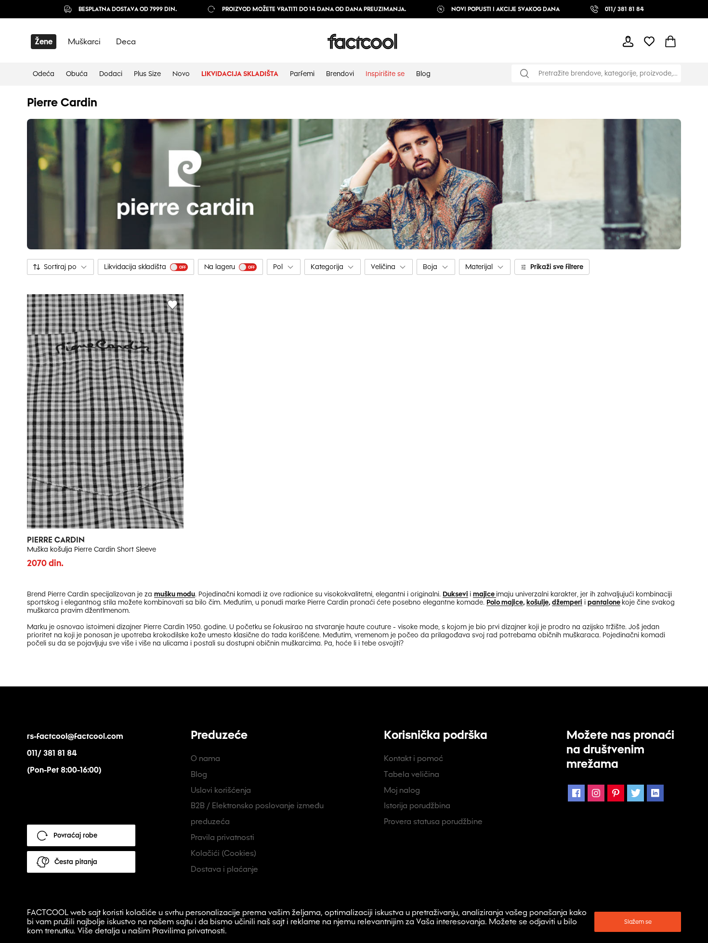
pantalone (604, 602)
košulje (537, 602)
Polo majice (504, 602)
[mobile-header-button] (628, 41)
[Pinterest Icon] (616, 793)
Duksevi (455, 594)
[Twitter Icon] (635, 793)
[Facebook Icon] (576, 793)
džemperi (567, 602)
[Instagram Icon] (596, 793)
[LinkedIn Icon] (655, 793)
